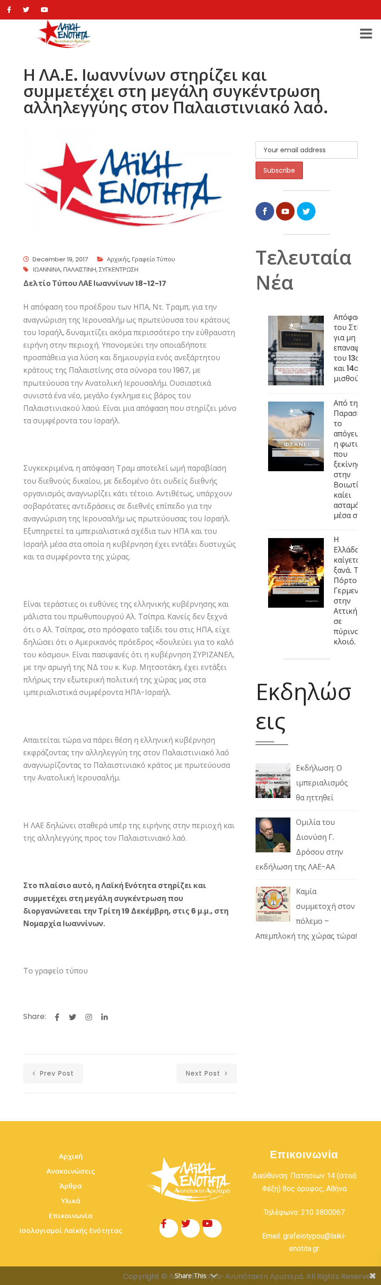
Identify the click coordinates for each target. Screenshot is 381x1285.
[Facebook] (9, 9)
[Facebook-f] (168, 1228)
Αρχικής (118, 259)
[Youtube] (44, 9)
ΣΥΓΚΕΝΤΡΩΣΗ (118, 269)
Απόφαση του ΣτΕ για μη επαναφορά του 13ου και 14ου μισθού (353, 348)
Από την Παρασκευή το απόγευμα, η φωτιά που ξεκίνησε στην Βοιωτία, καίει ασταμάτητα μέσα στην (354, 459)
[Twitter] (26, 9)
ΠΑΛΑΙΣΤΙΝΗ (79, 269)
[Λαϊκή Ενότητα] (64, 33)
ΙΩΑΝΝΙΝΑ (46, 269)
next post (204, 1073)
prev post (56, 1073)
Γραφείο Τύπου (153, 259)
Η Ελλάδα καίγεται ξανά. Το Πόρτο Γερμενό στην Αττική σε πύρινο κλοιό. (348, 590)
